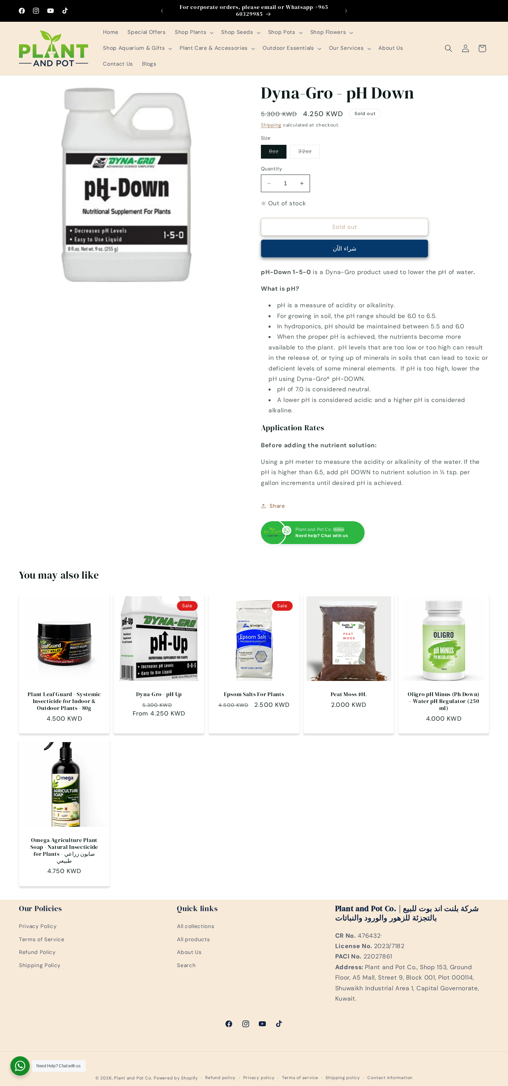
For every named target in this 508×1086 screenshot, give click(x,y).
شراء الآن (344, 248)
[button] (193, 32)
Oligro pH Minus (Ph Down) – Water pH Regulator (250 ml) (444, 701)
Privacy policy (259, 1077)
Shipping (271, 125)
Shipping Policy (40, 965)
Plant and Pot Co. (133, 1078)
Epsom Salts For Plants (254, 694)
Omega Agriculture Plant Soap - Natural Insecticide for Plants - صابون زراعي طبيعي (64, 850)
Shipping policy (343, 1077)
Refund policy (220, 1077)
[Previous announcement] (162, 10)
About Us (189, 952)
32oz (308, 153)
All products (193, 939)
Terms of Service (42, 939)
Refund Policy (37, 952)
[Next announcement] (346, 10)
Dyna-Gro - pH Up (159, 694)
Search (186, 965)
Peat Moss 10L (349, 694)
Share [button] (277, 506)
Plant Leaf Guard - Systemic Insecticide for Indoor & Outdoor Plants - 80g (64, 701)
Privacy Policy (38, 926)
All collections (195, 926)
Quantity (271, 169)
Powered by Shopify (176, 1078)
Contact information (390, 1077)
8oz (277, 153)
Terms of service (300, 1077)
